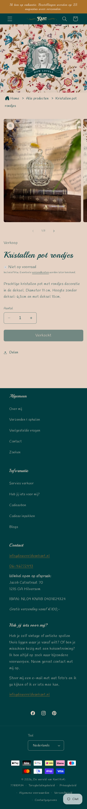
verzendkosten (40, 272)
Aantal (8, 308)
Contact (15, 441)
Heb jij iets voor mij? (24, 494)
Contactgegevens (46, 800)
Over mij (15, 409)
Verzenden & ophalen (24, 419)
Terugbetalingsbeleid (42, 785)
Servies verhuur (21, 483)
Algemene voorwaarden (34, 793)
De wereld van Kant (46, 779)
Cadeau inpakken (22, 516)
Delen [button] (13, 352)
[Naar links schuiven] (33, 231)
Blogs (13, 527)
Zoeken (15, 452)
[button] (9, 18)
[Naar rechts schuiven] (54, 231)
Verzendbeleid (63, 793)
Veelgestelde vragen (24, 430)
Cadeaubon (17, 505)
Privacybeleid (68, 785)
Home (14, 98)
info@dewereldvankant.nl (29, 555)
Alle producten (37, 98)
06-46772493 (21, 566)
